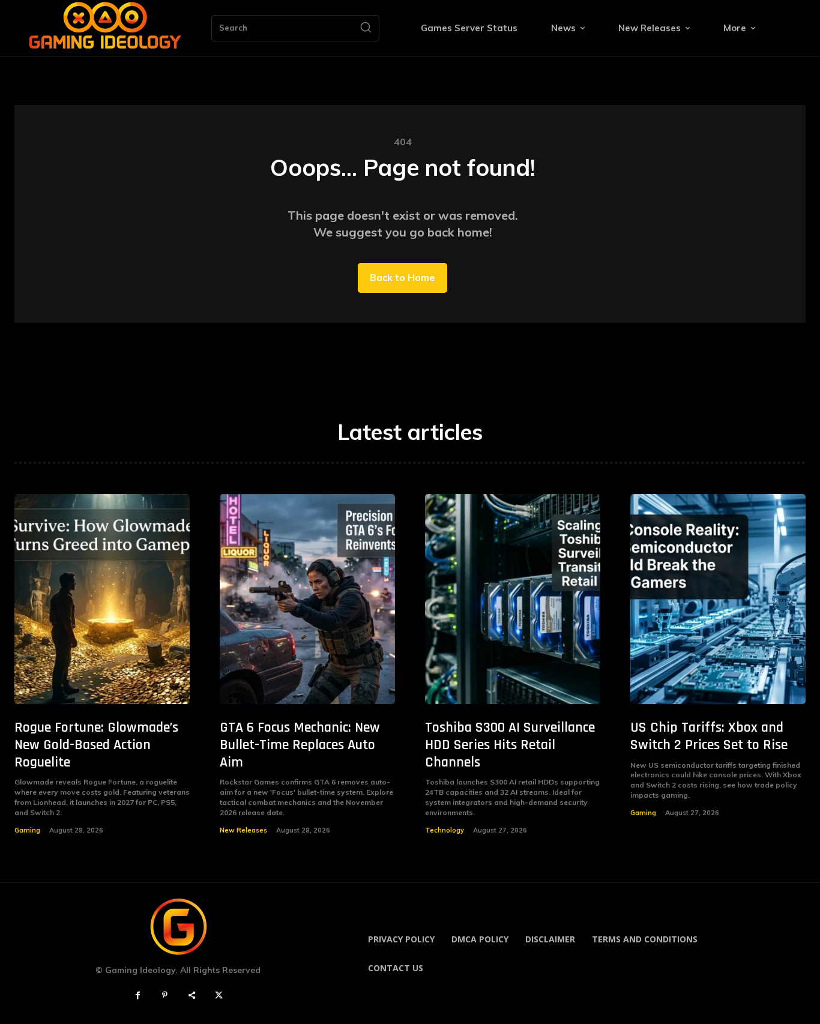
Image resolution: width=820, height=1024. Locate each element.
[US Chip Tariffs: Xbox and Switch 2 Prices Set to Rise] (718, 599)
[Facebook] (137, 995)
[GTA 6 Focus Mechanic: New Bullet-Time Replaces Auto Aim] (307, 599)
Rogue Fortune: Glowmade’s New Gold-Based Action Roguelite (96, 744)
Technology (444, 830)
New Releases (243, 830)
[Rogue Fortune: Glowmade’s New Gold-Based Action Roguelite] (102, 599)
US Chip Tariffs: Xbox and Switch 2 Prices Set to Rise (709, 736)
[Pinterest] (164, 995)
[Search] (365, 28)
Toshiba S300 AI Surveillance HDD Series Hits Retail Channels (510, 744)
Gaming (27, 830)
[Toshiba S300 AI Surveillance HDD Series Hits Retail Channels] (512, 599)
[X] (218, 995)
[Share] (191, 995)
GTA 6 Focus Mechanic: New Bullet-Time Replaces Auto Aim (300, 744)
